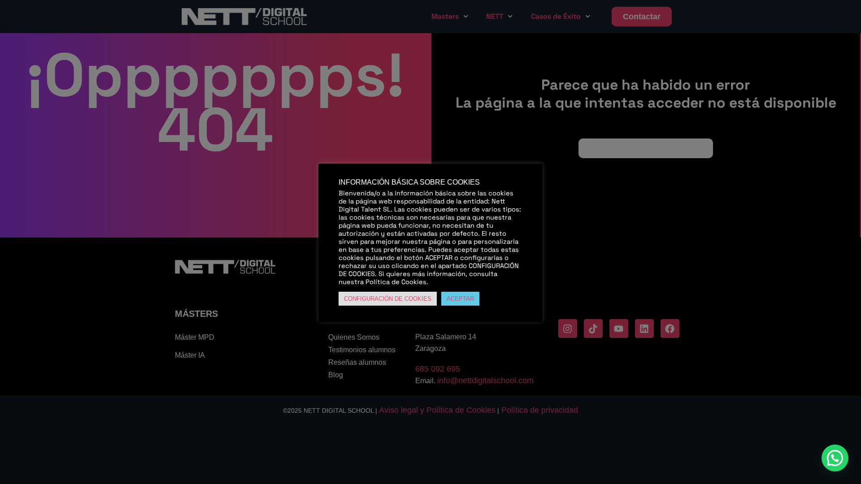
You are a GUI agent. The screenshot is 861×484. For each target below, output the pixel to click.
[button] (835, 458)
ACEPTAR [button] (460, 298)
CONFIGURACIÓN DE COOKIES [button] (387, 298)
